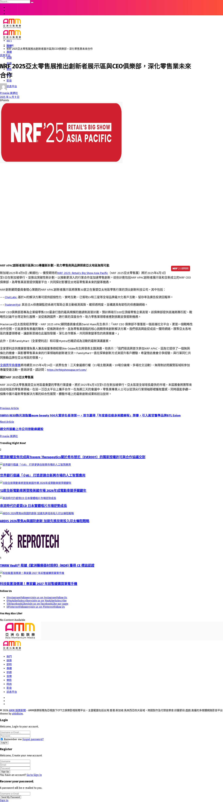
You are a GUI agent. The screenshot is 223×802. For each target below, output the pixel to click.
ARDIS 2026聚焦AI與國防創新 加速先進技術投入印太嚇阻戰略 (44, 521)
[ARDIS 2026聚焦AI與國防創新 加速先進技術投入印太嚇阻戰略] (96, 513)
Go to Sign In (34, 774)
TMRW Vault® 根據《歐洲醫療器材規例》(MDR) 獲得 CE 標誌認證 (47, 565)
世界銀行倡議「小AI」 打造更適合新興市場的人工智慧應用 (42, 475)
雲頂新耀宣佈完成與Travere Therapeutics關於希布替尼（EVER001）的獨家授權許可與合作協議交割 (72, 457)
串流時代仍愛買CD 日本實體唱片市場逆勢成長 (33, 506)
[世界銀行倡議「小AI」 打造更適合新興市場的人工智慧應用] (96, 464)
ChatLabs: (11, 297)
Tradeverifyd (12, 305)
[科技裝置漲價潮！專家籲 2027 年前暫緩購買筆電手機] (96, 573)
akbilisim (17, 713)
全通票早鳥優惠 (10, 365)
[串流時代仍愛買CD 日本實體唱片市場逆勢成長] (96, 498)
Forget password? (33, 739)
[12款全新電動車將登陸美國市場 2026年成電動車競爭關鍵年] (96, 483)
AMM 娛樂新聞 (17, 710)
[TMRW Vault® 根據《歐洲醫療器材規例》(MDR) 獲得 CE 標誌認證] (96, 541)
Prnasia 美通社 (9, 93)
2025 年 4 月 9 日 (9, 97)
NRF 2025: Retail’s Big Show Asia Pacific (82, 273)
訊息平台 (5, 55)
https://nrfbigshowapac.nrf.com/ (67, 370)
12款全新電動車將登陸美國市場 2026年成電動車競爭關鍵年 (43, 491)
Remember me (13, 739)
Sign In (4, 800)
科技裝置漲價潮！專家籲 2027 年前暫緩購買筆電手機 (38, 584)
